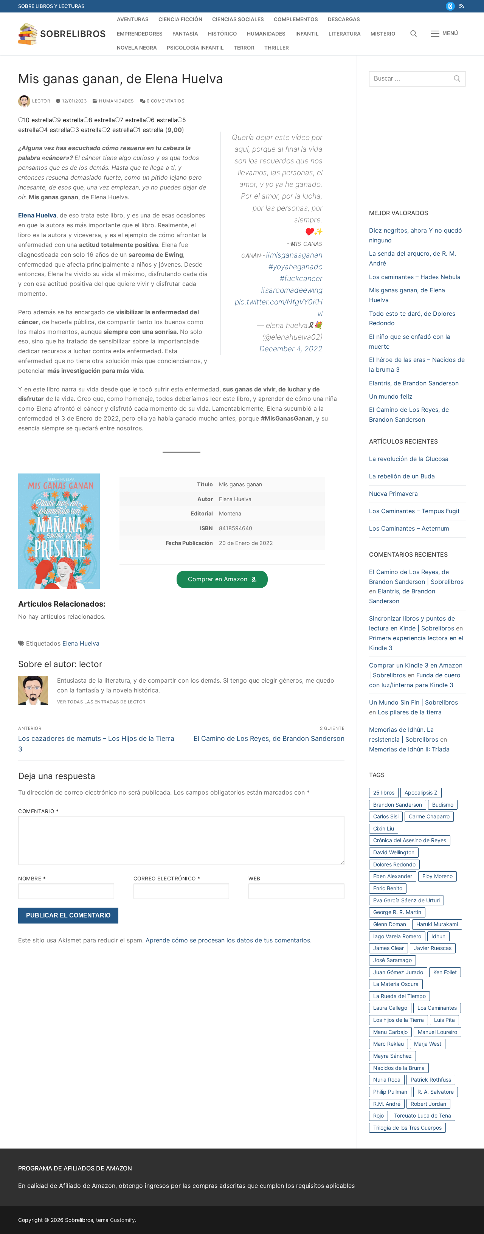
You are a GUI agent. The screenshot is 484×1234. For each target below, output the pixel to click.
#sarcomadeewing (292, 290)
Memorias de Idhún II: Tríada (409, 749)
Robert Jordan (428, 1104)
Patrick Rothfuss (431, 1079)
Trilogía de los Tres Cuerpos (407, 1127)
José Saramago (392, 960)
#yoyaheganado (295, 266)
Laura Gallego (390, 1007)
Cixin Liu (383, 828)
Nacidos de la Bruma (399, 1068)
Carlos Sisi (386, 816)
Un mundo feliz (391, 396)
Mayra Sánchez (392, 1055)
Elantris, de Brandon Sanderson (414, 383)
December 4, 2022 (291, 348)
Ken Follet (445, 972)
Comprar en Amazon (217, 579)
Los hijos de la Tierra (398, 1020)
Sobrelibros (73, 33)
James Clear (388, 948)
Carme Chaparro (429, 816)
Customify (122, 1220)
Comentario (38, 811)
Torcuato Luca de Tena (422, 1115)
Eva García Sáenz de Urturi (406, 900)
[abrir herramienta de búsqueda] (413, 33)
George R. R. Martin (397, 912)
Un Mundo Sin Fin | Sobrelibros (413, 702)
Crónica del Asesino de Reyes (409, 840)
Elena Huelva (80, 643)
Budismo (442, 804)
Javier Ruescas (432, 948)
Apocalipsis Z (421, 792)
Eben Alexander (392, 876)
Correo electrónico (166, 878)
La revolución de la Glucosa (408, 459)
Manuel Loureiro (437, 1032)
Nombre (32, 878)
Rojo (378, 1115)
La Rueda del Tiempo (399, 996)
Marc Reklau (388, 1043)
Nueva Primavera (393, 493)
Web (254, 878)
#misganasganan (294, 254)
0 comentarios (164, 101)
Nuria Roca (386, 1079)
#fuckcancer (301, 278)
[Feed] (461, 6)
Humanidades (116, 101)
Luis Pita (444, 1020)
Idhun (438, 936)
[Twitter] (450, 6)
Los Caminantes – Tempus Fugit (414, 511)
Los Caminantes (437, 1007)
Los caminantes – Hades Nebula (415, 277)
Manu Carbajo (390, 1032)
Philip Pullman (390, 1091)
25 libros (383, 792)
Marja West (427, 1043)
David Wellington (393, 852)
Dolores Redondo (394, 864)
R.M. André (386, 1104)
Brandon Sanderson (397, 804)
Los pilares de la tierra (410, 712)
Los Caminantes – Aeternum (409, 528)
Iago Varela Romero (397, 936)
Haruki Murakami (437, 924)
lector (41, 101)
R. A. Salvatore (435, 1091)
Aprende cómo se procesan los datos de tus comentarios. (229, 940)
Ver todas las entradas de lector (101, 702)
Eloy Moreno (437, 876)
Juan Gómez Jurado (398, 972)
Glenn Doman (389, 924)
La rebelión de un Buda (402, 476)
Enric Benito (387, 888)
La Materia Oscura (396, 984)
